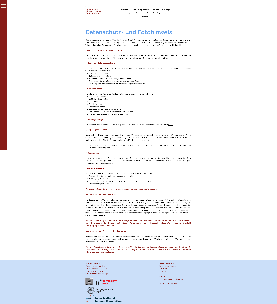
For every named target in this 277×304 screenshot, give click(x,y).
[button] (3, 6)
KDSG (170, 125)
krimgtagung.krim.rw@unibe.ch (99, 225)
